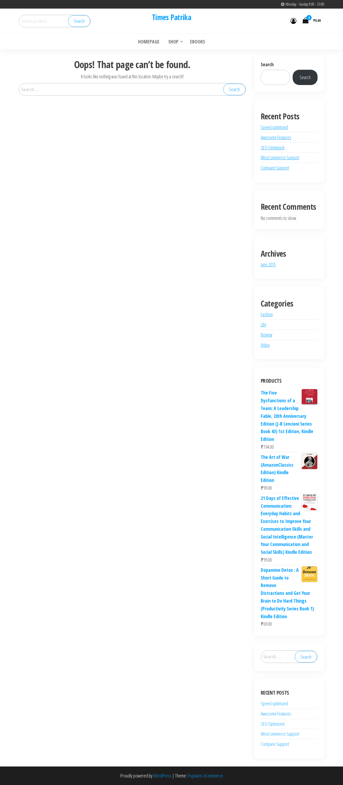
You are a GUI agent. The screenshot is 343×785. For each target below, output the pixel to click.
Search (79, 21)
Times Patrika (171, 17)
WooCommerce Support (280, 157)
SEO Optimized (272, 147)
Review (266, 334)
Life (263, 324)
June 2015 (268, 264)
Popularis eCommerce (205, 775)
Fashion (267, 314)
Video (265, 345)
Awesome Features (276, 137)
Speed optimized (274, 127)
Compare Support (275, 167)
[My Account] (293, 21)
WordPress (162, 775)
